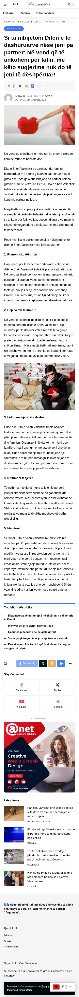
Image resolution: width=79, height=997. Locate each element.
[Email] (26, 86)
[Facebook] (21, 687)
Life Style (14, 29)
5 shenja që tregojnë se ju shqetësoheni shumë (37, 638)
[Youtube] (21, 704)
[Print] (32, 86)
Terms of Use (25, 990)
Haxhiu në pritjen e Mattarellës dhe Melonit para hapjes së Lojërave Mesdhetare (49, 877)
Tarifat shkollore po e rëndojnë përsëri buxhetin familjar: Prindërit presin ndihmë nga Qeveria (48, 855)
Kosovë (31, 886)
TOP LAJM (45, 821)
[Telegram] (57, 704)
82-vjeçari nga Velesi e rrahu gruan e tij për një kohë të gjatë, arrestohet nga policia (51, 833)
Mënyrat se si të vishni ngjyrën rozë (30, 625)
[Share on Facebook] (14, 86)
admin (21, 96)
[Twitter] (57, 687)
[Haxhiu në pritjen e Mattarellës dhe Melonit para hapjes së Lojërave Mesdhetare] (14, 878)
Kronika (32, 843)
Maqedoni (33, 821)
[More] (39, 86)
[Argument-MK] (39, 4)
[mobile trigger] (7, 4)
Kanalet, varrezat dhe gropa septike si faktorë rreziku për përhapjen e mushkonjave (50, 812)
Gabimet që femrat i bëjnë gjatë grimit (32, 632)
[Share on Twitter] (20, 86)
